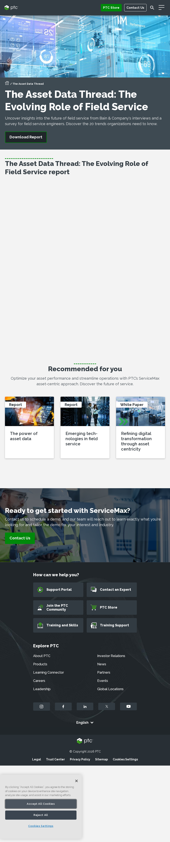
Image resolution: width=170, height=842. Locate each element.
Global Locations (110, 689)
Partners (103, 672)
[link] (20, 538)
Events (102, 681)
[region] (41, 807)
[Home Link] (7, 84)
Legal (36, 759)
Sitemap (101, 759)
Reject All (41, 815)
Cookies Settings (125, 759)
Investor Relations (111, 656)
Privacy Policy (80, 759)
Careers (39, 681)
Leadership (42, 689)
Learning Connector (48, 672)
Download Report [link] (26, 137)
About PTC (41, 656)
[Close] (76, 780)
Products (40, 664)
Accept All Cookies (41, 803)
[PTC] (85, 741)
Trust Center (55, 759)
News (101, 664)
